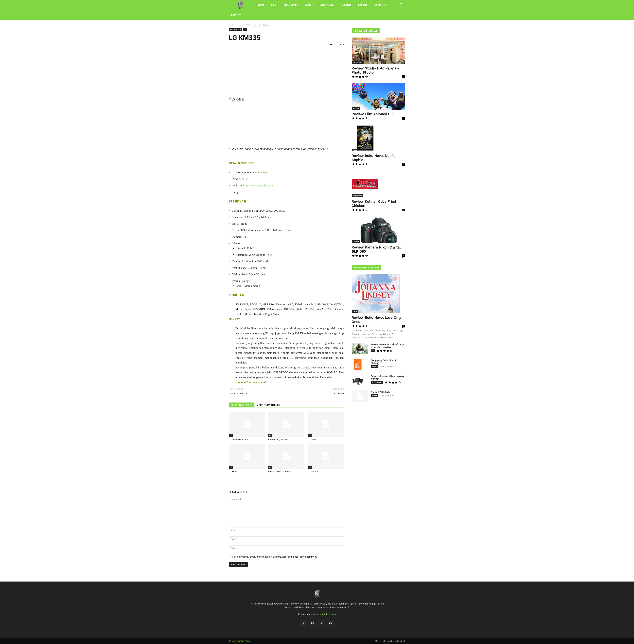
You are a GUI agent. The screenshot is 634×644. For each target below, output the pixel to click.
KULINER (346, 4)
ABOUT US (400, 641)
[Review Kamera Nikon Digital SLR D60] (378, 230)
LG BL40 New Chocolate (279, 471)
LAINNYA (236, 14)
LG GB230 (338, 393)
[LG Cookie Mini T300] (247, 424)
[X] (321, 623)
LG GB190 (312, 439)
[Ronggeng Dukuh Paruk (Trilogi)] (357, 364)
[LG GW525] (326, 456)
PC (373, 351)
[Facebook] (303, 623)
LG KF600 (233, 471)
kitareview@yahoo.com (323, 614)
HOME (377, 641)
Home (232, 24)
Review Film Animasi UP (372, 114)
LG (254, 24)
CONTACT (387, 641)
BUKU (261, 4)
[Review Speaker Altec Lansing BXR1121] (357, 380)
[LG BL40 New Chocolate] (286, 456)
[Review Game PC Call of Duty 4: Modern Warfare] (360, 348)
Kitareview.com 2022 (240, 641)
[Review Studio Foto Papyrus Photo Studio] (378, 51)
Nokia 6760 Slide (380, 392)
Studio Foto (358, 62)
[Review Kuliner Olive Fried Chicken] (378, 184)
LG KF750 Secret (238, 393)
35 (404, 210)
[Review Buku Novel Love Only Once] (378, 293)
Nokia (374, 395)
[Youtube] (330, 623)
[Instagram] (312, 623)
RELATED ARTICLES (241, 405)
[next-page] (236, 478)
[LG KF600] (247, 456)
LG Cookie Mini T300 (238, 439)
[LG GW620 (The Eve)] (286, 424)
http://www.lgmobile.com (258, 185)
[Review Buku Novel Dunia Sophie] (378, 138)
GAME (307, 4)
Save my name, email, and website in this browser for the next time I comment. (274, 556)
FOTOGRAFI (290, 4)
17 (404, 77)
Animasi (356, 108)
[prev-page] (231, 478)
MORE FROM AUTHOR (268, 405)
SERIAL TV (381, 4)
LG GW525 (313, 471)
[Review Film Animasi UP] (378, 96)
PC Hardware (377, 382)
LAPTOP (363, 4)
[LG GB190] (326, 424)
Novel (355, 150)
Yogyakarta (357, 196)
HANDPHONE (326, 4)
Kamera (356, 241)
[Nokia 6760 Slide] (360, 396)
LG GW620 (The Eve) (278, 439)
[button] (401, 5)
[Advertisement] (286, 72)
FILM (274, 4)
